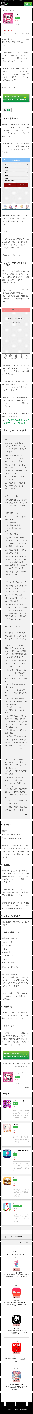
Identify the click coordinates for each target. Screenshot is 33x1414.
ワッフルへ (16, 1188)
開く (8, 110)
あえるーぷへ (16, 1134)
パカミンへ (16, 1213)
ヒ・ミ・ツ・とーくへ (16, 1110)
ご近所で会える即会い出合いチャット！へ (16, 1161)
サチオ (28, 1087)
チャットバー (22, 1242)
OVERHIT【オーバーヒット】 (15, 1236)
